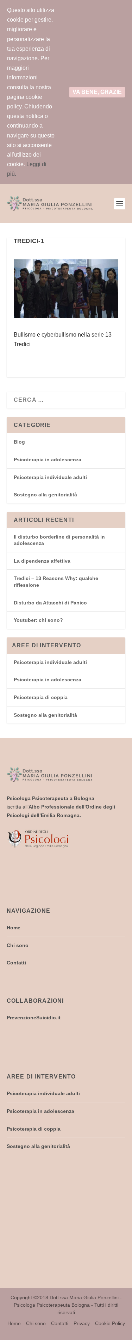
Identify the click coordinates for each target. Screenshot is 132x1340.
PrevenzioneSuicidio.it (34, 1017)
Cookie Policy (110, 1323)
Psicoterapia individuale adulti (50, 477)
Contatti (16, 962)
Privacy (82, 1323)
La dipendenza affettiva (42, 561)
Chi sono (18, 945)
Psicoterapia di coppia (41, 697)
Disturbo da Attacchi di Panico (50, 603)
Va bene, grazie (97, 92)
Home (13, 927)
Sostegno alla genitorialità (45, 494)
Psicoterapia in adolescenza (47, 459)
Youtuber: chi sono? (38, 620)
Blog (19, 442)
